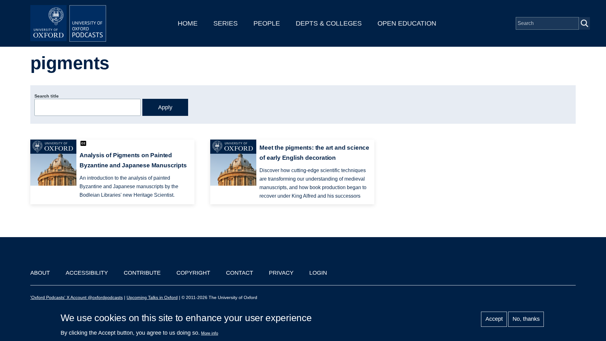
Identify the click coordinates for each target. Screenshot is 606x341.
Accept (494, 319)
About (40, 273)
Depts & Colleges (329, 23)
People (266, 23)
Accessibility (87, 273)
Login (318, 273)
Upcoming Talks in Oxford (152, 297)
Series (225, 23)
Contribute (142, 273)
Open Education (406, 23)
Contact (239, 273)
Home (188, 23)
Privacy (281, 273)
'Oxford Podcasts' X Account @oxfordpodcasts (76, 297)
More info (209, 333)
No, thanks (526, 319)
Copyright (193, 273)
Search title (46, 96)
